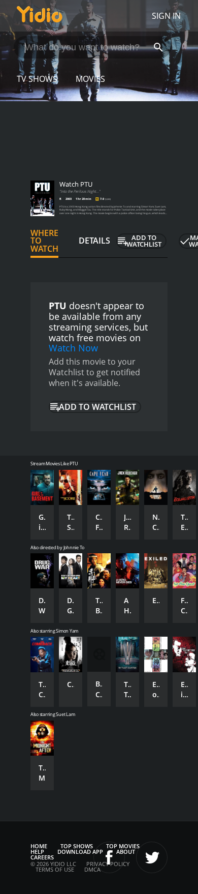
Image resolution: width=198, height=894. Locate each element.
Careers (42, 857)
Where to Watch (44, 241)
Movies (90, 78)
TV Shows (37, 78)
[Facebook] (109, 857)
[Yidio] (40, 16)
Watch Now (73, 348)
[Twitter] (152, 857)
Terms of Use (55, 869)
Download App (80, 851)
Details (94, 240)
